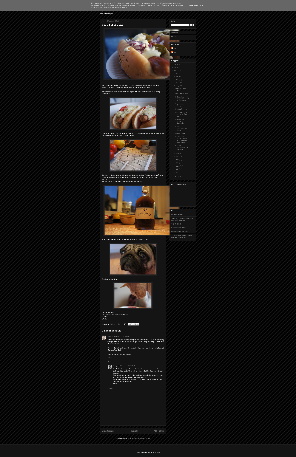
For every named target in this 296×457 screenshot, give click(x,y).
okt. (177, 80)
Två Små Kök (176, 224)
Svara (109, 357)
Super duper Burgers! (180, 105)
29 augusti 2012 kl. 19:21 (128, 366)
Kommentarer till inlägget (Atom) (139, 438)
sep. (177, 83)
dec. (177, 73)
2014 (176, 64)
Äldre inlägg (159, 431)
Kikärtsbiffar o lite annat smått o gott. (181, 114)
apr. (177, 163)
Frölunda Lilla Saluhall (179, 231)
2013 (176, 67)
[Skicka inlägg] (124, 324)
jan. (177, 172)
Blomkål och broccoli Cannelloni (180, 121)
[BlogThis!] (131, 324)
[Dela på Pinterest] (138, 324)
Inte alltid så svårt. (182, 94)
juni (177, 156)
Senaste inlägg (108, 431)
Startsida (134, 431)
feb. (177, 169)
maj (177, 160)
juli (177, 153)
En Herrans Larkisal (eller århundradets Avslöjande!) (181, 139)
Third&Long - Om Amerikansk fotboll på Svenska (182, 219)
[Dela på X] (133, 324)
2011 (176, 176)
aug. (178, 86)
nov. (177, 76)
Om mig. (174, 36)
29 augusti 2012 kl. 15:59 (120, 336)
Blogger (157, 452)
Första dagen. (180, 133)
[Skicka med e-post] (129, 324)
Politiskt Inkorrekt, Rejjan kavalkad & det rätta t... (182, 99)
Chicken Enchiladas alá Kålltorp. (181, 147)
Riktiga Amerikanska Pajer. (181, 128)
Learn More (193, 5)
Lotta (109, 336)
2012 (176, 70)
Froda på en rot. (181, 109)
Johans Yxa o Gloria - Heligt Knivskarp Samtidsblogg (181, 236)
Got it (203, 5)
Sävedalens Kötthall (178, 228)
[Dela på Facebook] (135, 324)
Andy (115, 366)
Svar (111, 362)
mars (178, 166)
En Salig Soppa (177, 214)
